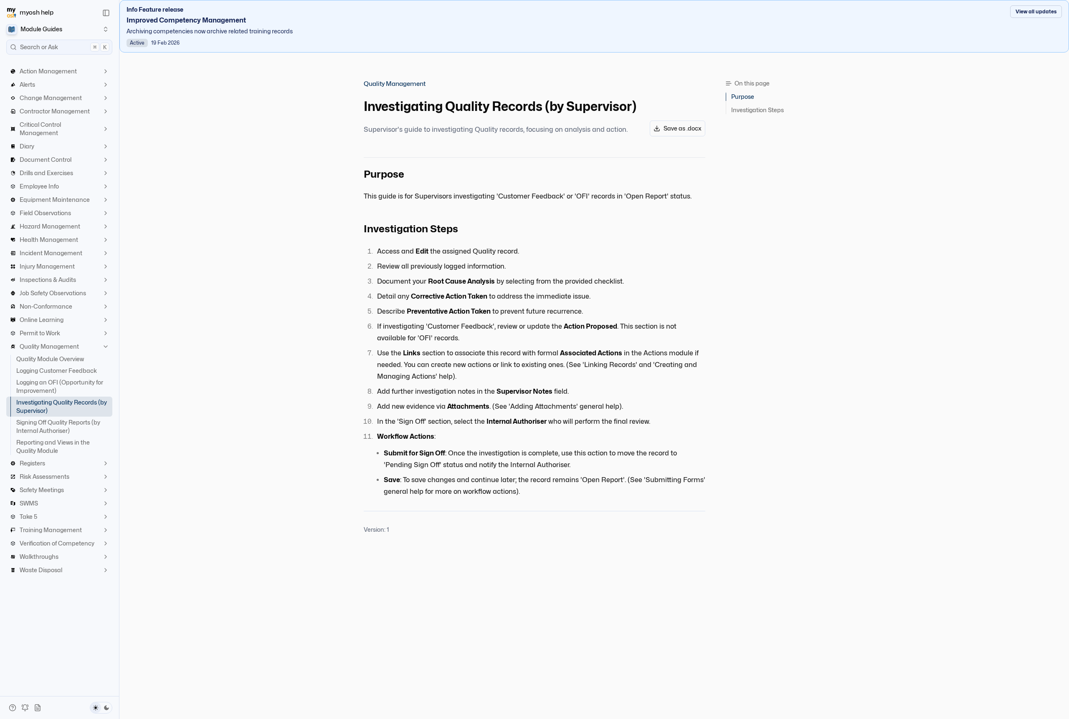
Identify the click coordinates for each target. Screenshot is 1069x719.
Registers (32, 463)
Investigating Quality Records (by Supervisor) (61, 406)
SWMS (29, 503)
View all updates (1036, 11)
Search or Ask (63, 46)
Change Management (51, 97)
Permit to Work (40, 333)
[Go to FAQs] (12, 707)
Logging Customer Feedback (56, 370)
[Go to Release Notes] (37, 707)
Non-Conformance (46, 306)
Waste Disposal (41, 569)
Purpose (742, 96)
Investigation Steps (757, 109)
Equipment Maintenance (55, 199)
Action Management (48, 71)
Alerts (27, 84)
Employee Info (39, 186)
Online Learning (41, 319)
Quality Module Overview (50, 358)
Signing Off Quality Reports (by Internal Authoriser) (58, 426)
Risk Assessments (44, 476)
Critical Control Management (40, 128)
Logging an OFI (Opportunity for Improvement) (59, 386)
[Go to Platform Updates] (25, 707)
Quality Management (49, 346)
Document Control (45, 159)
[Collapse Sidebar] (106, 13)
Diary (27, 146)
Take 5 (28, 516)
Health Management (49, 239)
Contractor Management (55, 111)
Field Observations (45, 212)
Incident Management (51, 252)
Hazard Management (50, 226)
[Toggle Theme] (101, 708)
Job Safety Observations (53, 293)
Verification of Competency (57, 543)
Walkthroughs (39, 556)
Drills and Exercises (46, 172)
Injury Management (47, 266)
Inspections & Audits (48, 279)
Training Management (51, 529)
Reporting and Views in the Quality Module (53, 446)
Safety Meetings (42, 489)
